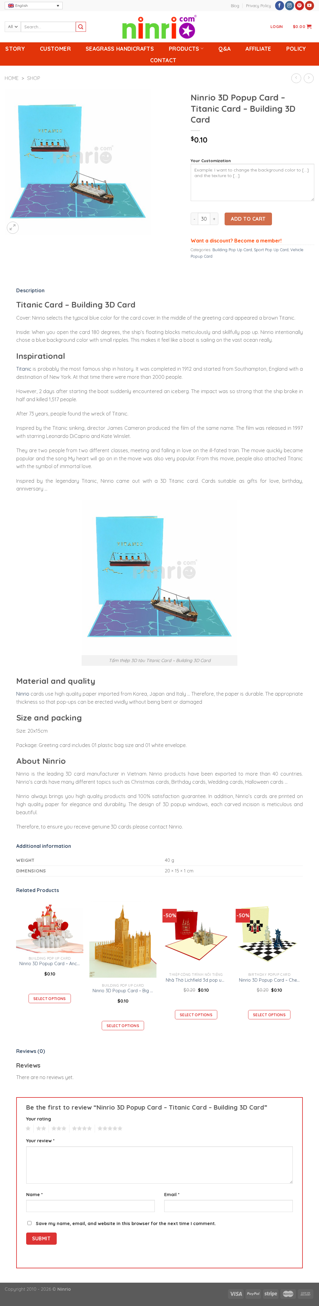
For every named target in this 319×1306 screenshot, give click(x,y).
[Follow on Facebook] (279, 5)
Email (171, 1194)
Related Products (37, 890)
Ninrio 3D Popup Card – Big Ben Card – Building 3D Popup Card (123, 991)
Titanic (23, 369)
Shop (33, 78)
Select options (49, 998)
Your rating (38, 1119)
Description (30, 290)
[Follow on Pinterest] (299, 5)
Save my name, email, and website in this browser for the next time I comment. (126, 1223)
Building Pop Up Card (232, 249)
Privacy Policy (258, 5)
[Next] (302, 970)
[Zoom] (13, 228)
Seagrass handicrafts (120, 48)
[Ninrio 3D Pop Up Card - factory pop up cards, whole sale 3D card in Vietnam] (159, 26)
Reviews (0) (30, 1051)
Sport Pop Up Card (271, 249)
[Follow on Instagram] (289, 5)
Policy (296, 48)
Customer (55, 48)
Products (184, 48)
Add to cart (248, 219)
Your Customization (211, 160)
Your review (40, 1141)
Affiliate (258, 48)
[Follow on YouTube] (309, 5)
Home (12, 78)
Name (34, 1194)
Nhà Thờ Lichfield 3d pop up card (196, 980)
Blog (235, 5)
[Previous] (16, 970)
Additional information (43, 846)
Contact (163, 60)
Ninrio (22, 694)
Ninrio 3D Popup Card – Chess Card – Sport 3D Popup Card (269, 980)
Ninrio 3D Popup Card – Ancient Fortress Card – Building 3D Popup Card (49, 963)
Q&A (224, 48)
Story (15, 48)
